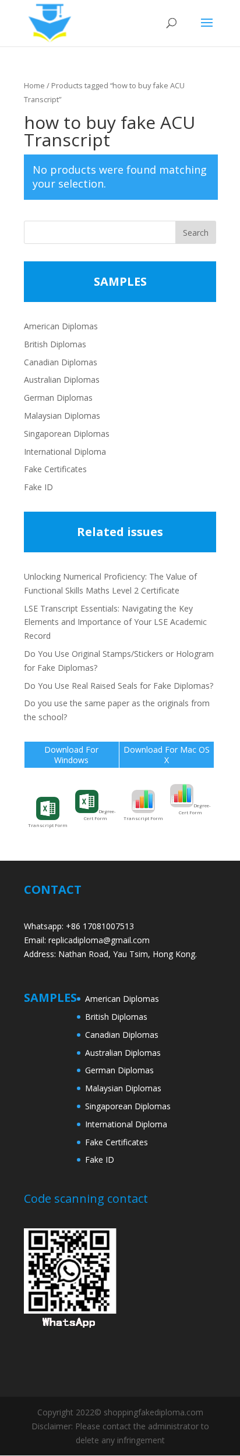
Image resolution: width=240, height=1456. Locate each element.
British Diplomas (55, 344)
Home (34, 85)
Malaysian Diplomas (62, 415)
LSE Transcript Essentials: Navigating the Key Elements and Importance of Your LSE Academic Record (115, 622)
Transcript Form (48, 825)
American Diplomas (61, 326)
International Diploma (65, 451)
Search (196, 232)
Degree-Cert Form (100, 814)
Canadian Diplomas (60, 362)
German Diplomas (58, 397)
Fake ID (38, 486)
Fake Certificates (55, 468)
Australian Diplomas (62, 379)
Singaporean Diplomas (67, 433)
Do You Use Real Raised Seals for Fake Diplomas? (118, 685)
